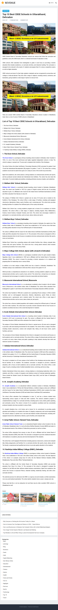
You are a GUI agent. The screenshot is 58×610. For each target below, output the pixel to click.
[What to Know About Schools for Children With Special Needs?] (28, 497)
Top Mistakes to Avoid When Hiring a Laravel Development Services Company (23, 533)
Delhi (4, 555)
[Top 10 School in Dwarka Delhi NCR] (10, 497)
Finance (5, 569)
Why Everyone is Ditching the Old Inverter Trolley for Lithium (19, 521)
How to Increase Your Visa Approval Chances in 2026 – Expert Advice (21, 524)
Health (5, 575)
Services (5, 586)
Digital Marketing (7, 558)
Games (5, 572)
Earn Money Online (8, 561)
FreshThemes (35, 606)
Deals (4, 552)
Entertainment (6, 566)
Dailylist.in (25, 606)
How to (5, 580)
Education (6, 11)
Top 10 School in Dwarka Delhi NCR (10, 503)
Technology (6, 592)
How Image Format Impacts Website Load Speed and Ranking (19, 530)
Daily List (4, 20)
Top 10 (5, 595)
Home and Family (7, 578)
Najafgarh (5, 583)
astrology (5, 544)
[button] (51, 3)
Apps (4, 541)
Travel (4, 597)
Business (5, 549)
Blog (4, 546)
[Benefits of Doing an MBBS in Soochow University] (47, 497)
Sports (5, 589)
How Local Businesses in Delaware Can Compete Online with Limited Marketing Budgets (26, 527)
